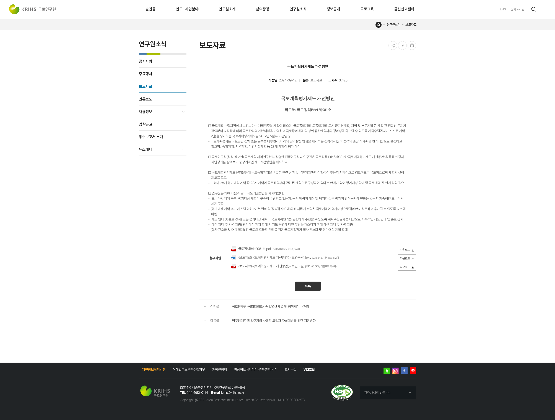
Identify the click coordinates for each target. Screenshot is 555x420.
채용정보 (145, 111)
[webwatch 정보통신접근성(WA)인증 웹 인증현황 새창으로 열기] (342, 393)
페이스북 (404, 370)
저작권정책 (219, 370)
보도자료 (410, 25)
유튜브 (413, 370)
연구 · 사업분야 (187, 9)
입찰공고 (145, 124)
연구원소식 (298, 9)
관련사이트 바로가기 (377, 393)
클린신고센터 (404, 9)
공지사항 (145, 61)
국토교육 (367, 9)
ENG (503, 9)
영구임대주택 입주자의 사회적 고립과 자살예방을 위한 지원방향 (274, 321)
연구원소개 (227, 9)
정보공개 (333, 9)
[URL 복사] (402, 45)
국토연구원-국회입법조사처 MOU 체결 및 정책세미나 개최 (270, 307)
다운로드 (405, 249)
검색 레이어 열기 (533, 9)
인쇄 (412, 45)
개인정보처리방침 (153, 370)
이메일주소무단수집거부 (189, 370)
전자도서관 (517, 9)
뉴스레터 (145, 149)
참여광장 (262, 9)
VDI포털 (309, 370)
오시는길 (290, 370)
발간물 (150, 9)
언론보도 (145, 99)
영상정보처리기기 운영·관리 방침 (256, 370)
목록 (308, 286)
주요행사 (145, 73)
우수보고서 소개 (151, 137)
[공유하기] (392, 45)
